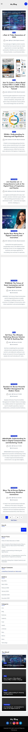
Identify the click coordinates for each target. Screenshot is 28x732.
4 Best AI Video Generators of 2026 (10, 540)
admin (7, 40)
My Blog (13, 4)
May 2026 (4, 581)
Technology (14, 179)
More (3, 632)
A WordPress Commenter (8, 571)
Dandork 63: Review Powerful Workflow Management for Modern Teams (14, 389)
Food (3, 622)
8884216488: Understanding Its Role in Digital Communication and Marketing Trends (14, 441)
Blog (14, 32)
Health (3, 625)
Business (4, 615)
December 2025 (6, 594)
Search (4, 525)
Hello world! (18, 571)
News (14, 131)
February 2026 (5, 587)
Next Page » (14, 520)
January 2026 (5, 591)
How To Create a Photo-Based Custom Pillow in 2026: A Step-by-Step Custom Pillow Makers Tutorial (13, 546)
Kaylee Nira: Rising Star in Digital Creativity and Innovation (14, 235)
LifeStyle (4, 628)
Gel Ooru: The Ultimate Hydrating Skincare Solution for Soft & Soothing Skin (14, 337)
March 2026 (5, 584)
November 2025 (6, 598)
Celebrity (4, 618)
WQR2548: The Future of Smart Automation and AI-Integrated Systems (14, 285)
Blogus (21, 728)
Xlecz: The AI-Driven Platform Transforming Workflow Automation (14, 492)
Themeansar (14, 730)
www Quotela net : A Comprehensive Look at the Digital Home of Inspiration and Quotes (14, 708)
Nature (3, 635)
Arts (3, 608)
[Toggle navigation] (2, 4)
